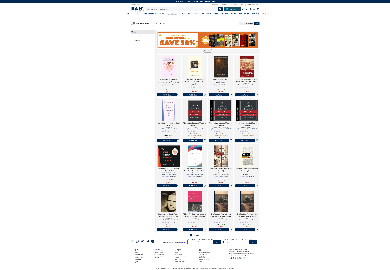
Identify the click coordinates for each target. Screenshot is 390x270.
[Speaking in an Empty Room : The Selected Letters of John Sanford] (169, 201)
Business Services (159, 254)
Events (224, 4)
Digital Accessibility (180, 261)
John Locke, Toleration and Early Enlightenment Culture (246, 80)
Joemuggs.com (204, 268)
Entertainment (139, 259)
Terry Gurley (225, 174)
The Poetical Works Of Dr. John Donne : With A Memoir (220, 215)
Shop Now (207, 51)
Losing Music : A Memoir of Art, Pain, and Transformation (194, 80)
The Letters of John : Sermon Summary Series (247, 169)
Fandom (137, 263)
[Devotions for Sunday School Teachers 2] (168, 110)
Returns (201, 261)
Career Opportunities (180, 254)
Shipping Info (202, 257)
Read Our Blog (178, 259)
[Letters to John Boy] (220, 67)
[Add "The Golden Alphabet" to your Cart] (194, 185)
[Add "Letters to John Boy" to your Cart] (220, 94)
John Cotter (195, 85)
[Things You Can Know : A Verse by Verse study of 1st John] (194, 201)
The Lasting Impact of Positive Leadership (194, 124)
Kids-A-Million (139, 254)
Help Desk (201, 251)
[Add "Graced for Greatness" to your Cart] (168, 94)
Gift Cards (233, 4)
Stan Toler (162, 129)
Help (242, 4)
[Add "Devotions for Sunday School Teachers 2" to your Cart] (168, 140)
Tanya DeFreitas (163, 82)
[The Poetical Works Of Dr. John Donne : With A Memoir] (220, 201)
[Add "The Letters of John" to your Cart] (246, 185)
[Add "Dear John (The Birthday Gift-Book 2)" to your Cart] (220, 185)
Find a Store (178, 251)
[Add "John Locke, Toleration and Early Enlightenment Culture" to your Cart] (246, 94)
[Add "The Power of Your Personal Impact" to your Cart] (168, 185)
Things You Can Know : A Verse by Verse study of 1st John (194, 215)
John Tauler (191, 174)
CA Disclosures (221, 268)
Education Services (159, 256)
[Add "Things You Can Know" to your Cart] (194, 229)
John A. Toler (172, 82)
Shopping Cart (202, 256)
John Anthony (221, 82)
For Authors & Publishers (181, 256)
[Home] (137, 9)
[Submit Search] (220, 9)
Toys (136, 261)
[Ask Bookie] (232, 9)
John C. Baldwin (169, 129)
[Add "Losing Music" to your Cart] (194, 94)
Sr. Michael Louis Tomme (195, 220)
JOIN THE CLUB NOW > (238, 258)
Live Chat (182, 242)
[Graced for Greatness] (168, 67)
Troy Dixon (248, 174)
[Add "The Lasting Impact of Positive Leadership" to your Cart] (194, 140)
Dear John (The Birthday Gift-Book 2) (221, 169)
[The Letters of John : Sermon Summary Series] (247, 156)
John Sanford (164, 220)
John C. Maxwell (198, 129)
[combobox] (185, 9)
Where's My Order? (204, 259)
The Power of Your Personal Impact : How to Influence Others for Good (168, 169)
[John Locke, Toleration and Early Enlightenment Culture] (247, 67)
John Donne (218, 220)
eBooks (137, 252)
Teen (136, 256)
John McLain (172, 174)
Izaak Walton (225, 220)
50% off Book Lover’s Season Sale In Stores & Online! (196, 1)
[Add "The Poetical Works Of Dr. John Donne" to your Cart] (220, 229)
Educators (214, 4)
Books (137, 251)
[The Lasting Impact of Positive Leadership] (194, 110)
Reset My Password (204, 254)
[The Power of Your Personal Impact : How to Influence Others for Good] (168, 156)
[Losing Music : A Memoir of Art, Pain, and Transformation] (194, 67)
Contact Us (178, 257)
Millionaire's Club (253, 4)
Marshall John (252, 85)
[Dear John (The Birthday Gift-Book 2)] (220, 156)
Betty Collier (217, 174)
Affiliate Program (158, 252)
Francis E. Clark (199, 174)
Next (197, 235)
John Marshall (243, 85)
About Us (177, 252)
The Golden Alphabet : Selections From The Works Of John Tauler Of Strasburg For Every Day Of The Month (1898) (194, 169)
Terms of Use (213, 268)
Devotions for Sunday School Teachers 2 (169, 124)
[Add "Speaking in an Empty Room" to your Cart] (168, 229)
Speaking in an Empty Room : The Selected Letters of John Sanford (168, 215)
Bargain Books (139, 257)
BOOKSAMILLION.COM (192, 268)
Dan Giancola (171, 220)
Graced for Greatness (168, 79)
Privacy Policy (230, 268)
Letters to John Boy (220, 79)
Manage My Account (204, 252)
